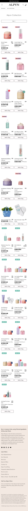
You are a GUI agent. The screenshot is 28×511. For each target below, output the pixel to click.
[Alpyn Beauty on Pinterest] (4, 448)
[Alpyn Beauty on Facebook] (2, 448)
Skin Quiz (3, 459)
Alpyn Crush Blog (5, 467)
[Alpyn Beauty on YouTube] (11, 448)
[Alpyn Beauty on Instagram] (6, 448)
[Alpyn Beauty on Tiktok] (8, 448)
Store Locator (4, 471)
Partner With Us (5, 474)
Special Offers (4, 462)
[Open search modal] (23, 4)
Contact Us (4, 464)
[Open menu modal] (2, 4)
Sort (13, 21)
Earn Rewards (4, 457)
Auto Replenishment (6, 454)
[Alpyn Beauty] (14, 4)
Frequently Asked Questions (8, 469)
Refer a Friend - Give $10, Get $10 (9, 476)
